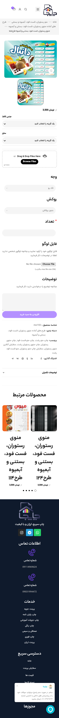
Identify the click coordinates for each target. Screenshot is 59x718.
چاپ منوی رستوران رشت (28, 344)
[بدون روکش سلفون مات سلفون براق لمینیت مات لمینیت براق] (29, 210)
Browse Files (29, 161)
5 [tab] (23, 490)
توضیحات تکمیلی (49, 372)
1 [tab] (35, 491)
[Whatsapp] (37, 532)
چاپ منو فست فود (25, 340)
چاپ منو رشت (41, 340)
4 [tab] (26, 490)
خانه (55, 22)
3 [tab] (29, 490)
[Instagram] (21, 532)
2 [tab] (32, 490)
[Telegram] (29, 532)
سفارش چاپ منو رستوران (31, 349)
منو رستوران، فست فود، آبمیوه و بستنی (30, 22)
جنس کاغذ (6, 116)
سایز (4, 133)
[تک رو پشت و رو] (29, 188)
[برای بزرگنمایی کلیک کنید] (51, 70)
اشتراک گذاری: (50, 358)
